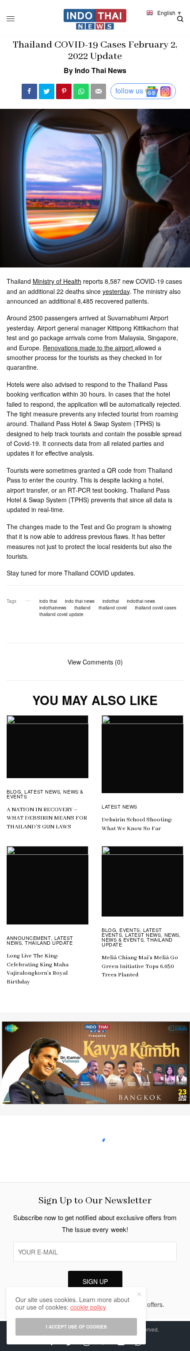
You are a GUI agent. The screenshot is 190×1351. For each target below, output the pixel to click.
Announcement (29, 937)
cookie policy (88, 1307)
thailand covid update (61, 614)
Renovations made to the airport (89, 347)
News (171, 934)
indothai (111, 601)
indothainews (52, 607)
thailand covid (113, 607)
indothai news (141, 601)
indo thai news (80, 601)
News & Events (123, 939)
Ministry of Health (57, 281)
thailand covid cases (155, 607)
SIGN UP (95, 1281)
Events (129, 929)
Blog (14, 791)
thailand (82, 607)
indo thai (48, 601)
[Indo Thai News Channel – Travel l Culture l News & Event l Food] (95, 19)
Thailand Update (48, 942)
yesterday (116, 291)
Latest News (42, 791)
